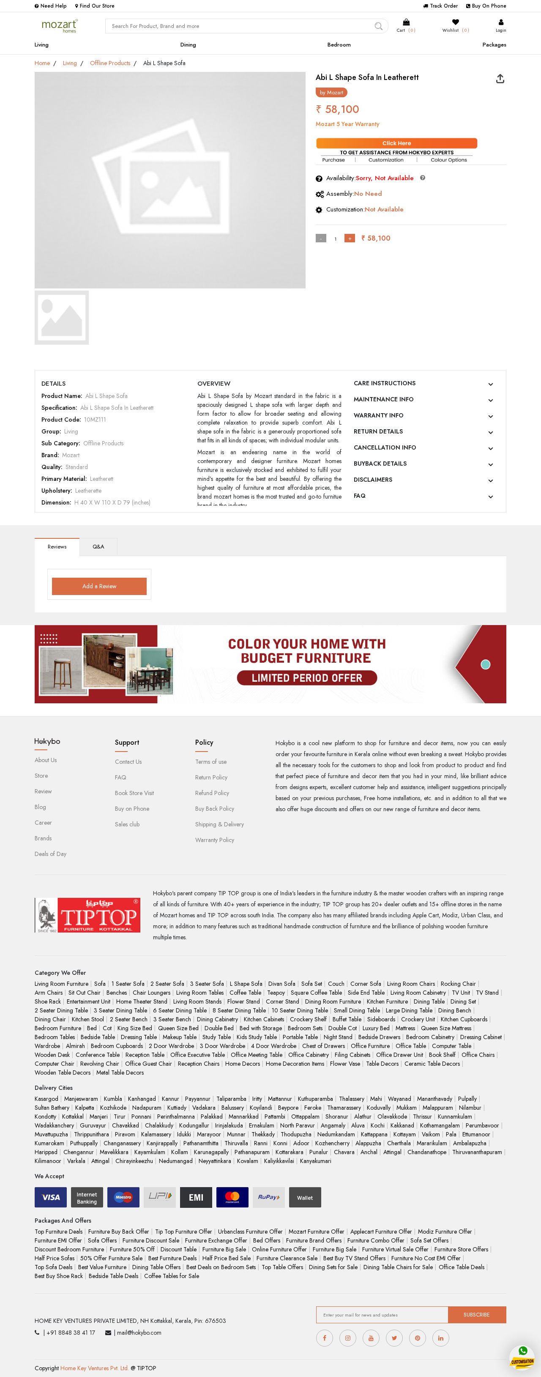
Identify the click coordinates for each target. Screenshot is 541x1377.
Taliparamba (231, 1098)
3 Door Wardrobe (222, 1046)
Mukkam (406, 1107)
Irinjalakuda (229, 1125)
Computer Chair (54, 1063)
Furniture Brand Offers (314, 1240)
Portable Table (300, 1037)
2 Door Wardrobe (171, 1046)
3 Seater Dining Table (120, 1010)
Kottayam (404, 1134)
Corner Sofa (365, 983)
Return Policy (211, 777)
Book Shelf (442, 1055)
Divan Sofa (281, 983)
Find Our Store (97, 6)
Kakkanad (402, 1125)
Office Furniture (370, 1046)
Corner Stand (282, 1001)
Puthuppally (84, 1143)
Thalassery (351, 1098)
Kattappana (374, 1134)
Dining (188, 45)
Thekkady (263, 1134)
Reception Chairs (198, 1063)
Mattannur (280, 1098)
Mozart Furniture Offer (316, 1231)
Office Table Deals (461, 1267)
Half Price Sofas (54, 1258)
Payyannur (197, 1098)
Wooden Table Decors (62, 1072)
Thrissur (422, 1116)
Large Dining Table (409, 1010)
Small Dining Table (357, 1010)
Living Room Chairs (411, 983)
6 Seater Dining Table (180, 1010)
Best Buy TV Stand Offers (354, 1258)
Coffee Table (245, 992)
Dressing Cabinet (481, 1037)
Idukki (184, 1134)
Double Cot (342, 1028)
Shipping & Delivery (219, 824)
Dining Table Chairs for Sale (398, 1267)
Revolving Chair (99, 1063)
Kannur (170, 1098)
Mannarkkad (244, 1116)
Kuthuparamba (315, 1098)
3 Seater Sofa (207, 983)
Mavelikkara (114, 1152)
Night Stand (338, 1037)
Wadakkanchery (54, 1125)
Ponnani (141, 1116)
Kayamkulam (149, 1152)
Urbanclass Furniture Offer (250, 1231)
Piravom (125, 1134)
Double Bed (219, 1028)
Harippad (46, 1152)
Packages (494, 45)
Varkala (76, 1161)
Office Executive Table (197, 1055)
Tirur (120, 1116)
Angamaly (333, 1125)
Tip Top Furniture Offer (183, 1231)
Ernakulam (261, 1125)
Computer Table (451, 1046)
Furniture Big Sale (224, 1249)
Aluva (358, 1125)
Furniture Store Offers (461, 1249)
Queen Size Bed (178, 1028)
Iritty (257, 1098)
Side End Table (366, 992)
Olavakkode (392, 1116)
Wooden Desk (52, 1055)
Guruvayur (93, 1125)
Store (41, 775)
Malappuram (438, 1107)
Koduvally (379, 1107)
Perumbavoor (482, 1125)
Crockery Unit (418, 1019)
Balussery (232, 1107)
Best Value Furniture (102, 1267)
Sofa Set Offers (429, 1240)
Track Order (444, 6)
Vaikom (431, 1134)
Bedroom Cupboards (117, 1046)
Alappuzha (368, 1143)
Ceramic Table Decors (432, 1063)
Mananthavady (434, 1098)
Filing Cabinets (352, 1055)
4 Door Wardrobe (273, 1046)
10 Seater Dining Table (300, 1010)
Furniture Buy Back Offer (118, 1231)
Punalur (318, 1152)
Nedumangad (176, 1161)
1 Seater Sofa (128, 983)
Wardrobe (47, 1046)
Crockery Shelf (308, 1019)
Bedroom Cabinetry (430, 1037)
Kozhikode (113, 1107)
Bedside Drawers (379, 1037)
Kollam (179, 1152)
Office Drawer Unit (399, 1055)
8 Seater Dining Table (239, 1010)
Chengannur (78, 1152)
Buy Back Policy (214, 808)
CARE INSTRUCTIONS (384, 383)
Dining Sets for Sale (333, 1267)
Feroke (312, 1107)
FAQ (360, 495)
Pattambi (275, 1116)
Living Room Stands (197, 1001)
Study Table (216, 1037)
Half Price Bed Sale (226, 1258)
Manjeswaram (81, 1098)
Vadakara (204, 1107)
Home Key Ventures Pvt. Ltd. (94, 1368)
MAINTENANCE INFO (384, 399)
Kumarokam (49, 1143)
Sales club (127, 824)
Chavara (344, 1152)
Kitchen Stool (88, 1019)
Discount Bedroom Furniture (69, 1249)
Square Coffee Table (316, 992)
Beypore (288, 1107)
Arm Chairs (49, 992)
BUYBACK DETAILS (380, 463)
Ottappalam (305, 1116)
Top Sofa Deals (53, 1267)
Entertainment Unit (88, 1001)
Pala (451, 1134)
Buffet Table (347, 1019)
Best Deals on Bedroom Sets (221, 1267)
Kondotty (45, 1116)
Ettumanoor (476, 1134)
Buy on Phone (132, 808)
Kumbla (113, 1098)
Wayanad (399, 1098)
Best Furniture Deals (172, 1258)
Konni (280, 1143)
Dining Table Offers (156, 1267)
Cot (107, 1028)
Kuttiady (176, 1107)
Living (42, 45)
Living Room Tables (200, 992)
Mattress (405, 1028)
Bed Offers (266, 1240)
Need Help (54, 6)
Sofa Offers (102, 1240)
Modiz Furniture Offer (445, 1231)
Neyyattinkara (215, 1161)
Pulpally (467, 1098)
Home (42, 63)
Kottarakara (289, 1152)
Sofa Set (311, 983)
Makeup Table (180, 1037)
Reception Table (145, 1055)
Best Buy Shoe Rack (59, 1276)
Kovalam (247, 1161)
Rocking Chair (458, 983)
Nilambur (470, 1107)
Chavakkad (125, 1125)
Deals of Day (50, 854)
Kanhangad (142, 1098)
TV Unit (461, 992)
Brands (43, 838)
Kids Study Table (257, 1037)
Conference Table (98, 1055)
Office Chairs (478, 1055)
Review (43, 791)
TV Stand (487, 992)
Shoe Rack (48, 1001)
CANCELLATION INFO (385, 447)
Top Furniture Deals (58, 1231)
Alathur (363, 1116)
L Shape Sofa (246, 983)
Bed (92, 1028)
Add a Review (99, 586)
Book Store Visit (134, 793)
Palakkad (212, 1116)
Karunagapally (211, 1152)
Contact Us (128, 761)
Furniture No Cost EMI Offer (426, 1258)
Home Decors (242, 1063)
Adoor (301, 1143)
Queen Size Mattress (446, 1028)
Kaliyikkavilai (279, 1161)
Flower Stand (243, 1001)
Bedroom (339, 45)
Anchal (369, 1152)
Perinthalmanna (176, 1116)
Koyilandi (261, 1107)
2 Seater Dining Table (61, 1010)
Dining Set (463, 1001)
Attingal (392, 1152)
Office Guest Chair (148, 1063)
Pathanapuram (252, 1152)
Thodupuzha (296, 1134)
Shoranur (336, 1116)
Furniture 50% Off (132, 1249)
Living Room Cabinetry (418, 992)
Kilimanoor (48, 1161)
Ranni (261, 1143)
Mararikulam (432, 1143)
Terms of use (211, 761)
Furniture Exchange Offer (216, 1240)
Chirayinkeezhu (134, 1161)
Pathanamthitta (201, 1143)
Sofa (100, 983)
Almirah (75, 1046)
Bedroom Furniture (58, 1028)
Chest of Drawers (323, 1046)
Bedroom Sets (305, 1028)
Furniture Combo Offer (375, 1240)
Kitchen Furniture (387, 1001)
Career (43, 822)
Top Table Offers (282, 1267)
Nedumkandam (336, 1134)
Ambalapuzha (469, 1143)
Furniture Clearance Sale (287, 1258)
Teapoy (276, 992)
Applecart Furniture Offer (381, 1231)
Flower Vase (345, 1063)
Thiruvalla (236, 1143)
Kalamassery (156, 1134)
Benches (117, 992)
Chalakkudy (159, 1125)
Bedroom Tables (55, 1037)
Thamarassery (344, 1107)
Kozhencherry (332, 1143)
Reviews (57, 547)
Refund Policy (212, 793)
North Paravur (297, 1125)
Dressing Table (139, 1037)
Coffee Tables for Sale (171, 1276)
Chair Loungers (151, 992)
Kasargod (46, 1098)
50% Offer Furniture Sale (111, 1258)
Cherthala (399, 1143)
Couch (336, 983)
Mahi (376, 1098)
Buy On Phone (489, 6)
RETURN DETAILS (378, 431)
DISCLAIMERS (373, 479)
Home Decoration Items (295, 1063)
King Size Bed (134, 1028)
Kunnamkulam (455, 1116)
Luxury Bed (376, 1028)
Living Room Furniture (61, 983)
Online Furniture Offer (279, 1249)
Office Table (411, 1046)
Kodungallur (194, 1125)
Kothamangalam (440, 1125)
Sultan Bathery (52, 1107)
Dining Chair (50, 1019)
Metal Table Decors (120, 1072)
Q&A (98, 547)
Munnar (236, 1134)
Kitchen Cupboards (464, 1019)
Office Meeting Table (256, 1055)
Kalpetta (84, 1107)
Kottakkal (73, 1116)
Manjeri (99, 1116)
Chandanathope (426, 1152)
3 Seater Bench (172, 1019)
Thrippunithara (91, 1134)
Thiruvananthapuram (477, 1152)
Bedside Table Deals (113, 1276)
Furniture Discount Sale (151, 1240)
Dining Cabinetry (217, 1019)
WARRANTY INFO (379, 415)
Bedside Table (98, 1037)
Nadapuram (146, 1107)
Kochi (378, 1125)
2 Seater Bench (129, 1019)
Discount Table (179, 1249)
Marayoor (209, 1134)
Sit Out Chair (84, 992)
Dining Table (429, 1001)
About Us (46, 760)
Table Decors (382, 1063)
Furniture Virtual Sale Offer (395, 1249)
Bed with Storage (261, 1028)
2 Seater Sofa (167, 983)
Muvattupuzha (51, 1134)
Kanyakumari (315, 1161)
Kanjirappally (162, 1143)
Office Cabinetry (308, 1055)
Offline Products (110, 63)
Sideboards (381, 1019)
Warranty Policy (214, 840)
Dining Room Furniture (333, 1001)
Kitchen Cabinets (264, 1019)
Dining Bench (454, 1010)
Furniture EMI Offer (58, 1240)
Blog (40, 807)
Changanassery (122, 1143)
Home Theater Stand (141, 1001)
